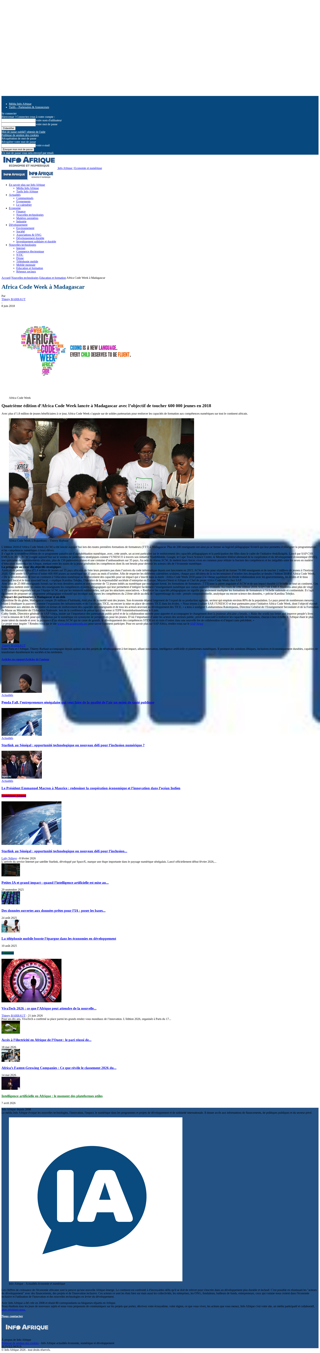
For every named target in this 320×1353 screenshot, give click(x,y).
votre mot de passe (46, 124)
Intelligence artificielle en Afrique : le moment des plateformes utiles (52, 1096)
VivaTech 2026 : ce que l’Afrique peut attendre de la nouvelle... (48, 1008)
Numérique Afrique (13, 795)
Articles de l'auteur (37, 659)
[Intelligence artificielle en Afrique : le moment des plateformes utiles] (10, 1088)
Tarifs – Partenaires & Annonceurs (29, 107)
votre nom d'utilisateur (49, 120)
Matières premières (27, 218)
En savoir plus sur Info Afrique (27, 184)
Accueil (6, 277)
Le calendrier (24, 204)
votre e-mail (43, 145)
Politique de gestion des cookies (20, 135)
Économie (7, 953)
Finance (21, 211)
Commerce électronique (30, 251)
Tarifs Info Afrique (27, 191)
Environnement (25, 228)
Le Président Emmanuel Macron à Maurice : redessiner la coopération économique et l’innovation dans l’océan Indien (90, 788)
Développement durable (30, 238)
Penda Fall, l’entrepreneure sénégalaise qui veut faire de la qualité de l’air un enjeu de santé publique (77, 702)
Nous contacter (12, 1316)
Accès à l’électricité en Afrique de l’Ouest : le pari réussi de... (46, 1040)
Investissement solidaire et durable (36, 241)
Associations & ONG (28, 234)
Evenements (23, 201)
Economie (15, 208)
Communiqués (24, 198)
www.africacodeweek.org (72, 623)
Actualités (15, 194)
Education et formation (29, 268)
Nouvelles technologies (30, 214)
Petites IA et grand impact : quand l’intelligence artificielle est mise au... (55, 883)
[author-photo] (10, 642)
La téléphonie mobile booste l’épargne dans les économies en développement (58, 938)
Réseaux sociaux (26, 271)
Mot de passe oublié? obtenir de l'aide (23, 131)
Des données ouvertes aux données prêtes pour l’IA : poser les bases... (53, 910)
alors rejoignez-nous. (13, 1309)
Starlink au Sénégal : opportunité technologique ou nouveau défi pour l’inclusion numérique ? (73, 745)
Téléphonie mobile (27, 261)
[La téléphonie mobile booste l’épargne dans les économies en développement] (10, 931)
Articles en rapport (13, 659)
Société (20, 231)
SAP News (196, 623)
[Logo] (14, 178)
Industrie (21, 221)
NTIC (19, 254)
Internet (20, 248)
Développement (18, 224)
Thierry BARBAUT (13, 299)
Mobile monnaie (25, 264)
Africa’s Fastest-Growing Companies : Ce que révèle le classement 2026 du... (58, 1068)
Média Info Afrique (20, 103)
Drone (20, 258)
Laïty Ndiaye (9, 858)
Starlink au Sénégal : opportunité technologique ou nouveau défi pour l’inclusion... (64, 851)
